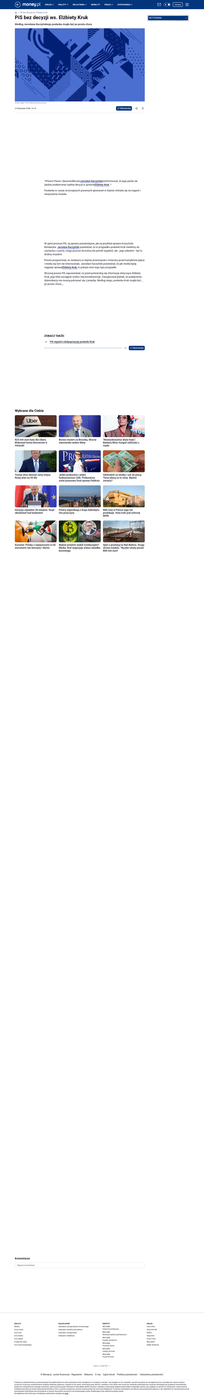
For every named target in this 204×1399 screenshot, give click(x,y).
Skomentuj (125, 108)
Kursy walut (18, 1330)
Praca (107, 4)
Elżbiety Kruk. (101, 184)
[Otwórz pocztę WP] (159, 4)
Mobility (95, 4)
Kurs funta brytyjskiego (23, 1345)
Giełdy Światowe (153, 1345)
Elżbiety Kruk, (69, 267)
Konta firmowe (108, 1357)
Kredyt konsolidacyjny (111, 1329)
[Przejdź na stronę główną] (18, 6)
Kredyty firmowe (109, 1351)
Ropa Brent (151, 1342)
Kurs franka (18, 1336)
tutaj (66, 1393)
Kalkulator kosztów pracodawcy (70, 1330)
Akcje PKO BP (152, 1330)
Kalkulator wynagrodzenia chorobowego (73, 1327)
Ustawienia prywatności (151, 1374)
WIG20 (149, 1333)
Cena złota (151, 1327)
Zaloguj (178, 4)
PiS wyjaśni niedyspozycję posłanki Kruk (72, 341)
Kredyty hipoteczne (110, 1340)
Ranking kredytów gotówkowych (115, 1335)
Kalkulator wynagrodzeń (67, 1333)
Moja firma (78, 4)
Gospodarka (123, 4)
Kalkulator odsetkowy (66, 1336)
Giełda (48, 4)
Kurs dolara (18, 1339)
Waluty (62, 4)
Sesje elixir (150, 1336)
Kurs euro (18, 1333)
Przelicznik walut (20, 1342)
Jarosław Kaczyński (91, 181)
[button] (167, 4)
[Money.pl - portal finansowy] (34, 4)
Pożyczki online (108, 1346)
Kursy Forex (151, 1339)
